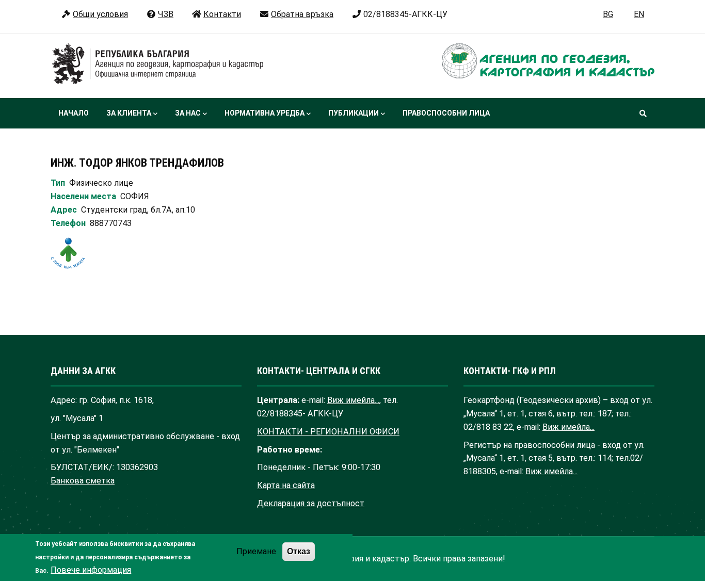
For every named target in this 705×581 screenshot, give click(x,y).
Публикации (353, 113)
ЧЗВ (165, 14)
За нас (188, 113)
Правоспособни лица (446, 113)
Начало (73, 113)
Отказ (298, 551)
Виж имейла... (353, 400)
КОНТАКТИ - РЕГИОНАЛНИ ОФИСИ (328, 432)
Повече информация (91, 570)
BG (608, 14)
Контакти (222, 14)
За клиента (128, 113)
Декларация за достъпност (310, 503)
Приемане (256, 552)
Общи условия (100, 14)
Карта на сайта (286, 485)
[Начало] (158, 64)
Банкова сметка (83, 481)
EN (639, 14)
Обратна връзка (302, 14)
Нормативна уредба (265, 113)
